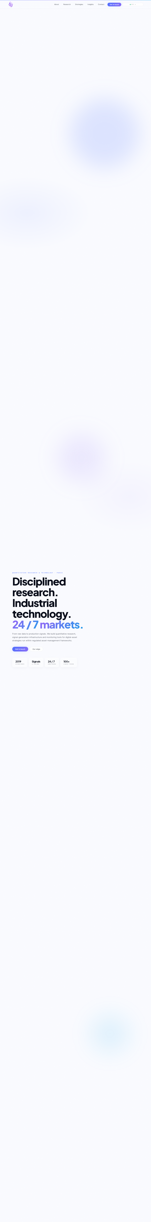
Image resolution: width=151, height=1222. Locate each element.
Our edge (36, 649)
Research (67, 4)
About (56, 4)
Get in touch (114, 4)
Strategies (79, 4)
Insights (91, 4)
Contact (101, 4)
